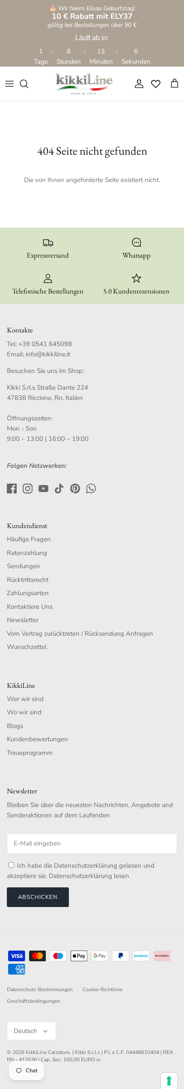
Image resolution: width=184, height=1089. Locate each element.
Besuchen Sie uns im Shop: (45, 371)
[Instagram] (28, 488)
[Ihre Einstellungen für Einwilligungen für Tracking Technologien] (169, 1081)
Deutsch (25, 1031)
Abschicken (38, 897)
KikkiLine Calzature (48, 1052)
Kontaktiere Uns (30, 606)
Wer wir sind (25, 699)
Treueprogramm (30, 753)
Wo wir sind (24, 712)
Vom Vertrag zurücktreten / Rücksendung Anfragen (80, 633)
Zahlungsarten (28, 593)
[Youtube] (43, 488)
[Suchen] (28, 83)
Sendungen (23, 566)
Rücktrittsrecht (27, 579)
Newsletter (23, 620)
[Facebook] (12, 488)
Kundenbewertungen (37, 739)
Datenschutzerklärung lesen (89, 876)
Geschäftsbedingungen (33, 1001)
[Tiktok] (59, 488)
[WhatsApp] (91, 488)
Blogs (15, 726)
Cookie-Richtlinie (102, 989)
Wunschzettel (27, 647)
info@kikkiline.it (48, 354)
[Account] (137, 83)
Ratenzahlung (27, 553)
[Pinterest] (75, 488)
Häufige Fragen (29, 539)
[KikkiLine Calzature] (83, 84)
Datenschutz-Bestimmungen (40, 989)
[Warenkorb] (174, 83)
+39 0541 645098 (45, 344)
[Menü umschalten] (9, 83)
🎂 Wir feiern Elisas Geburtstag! (92, 12)
